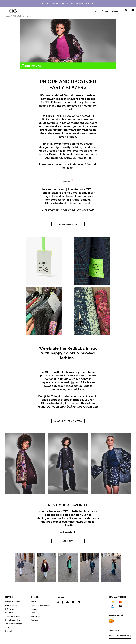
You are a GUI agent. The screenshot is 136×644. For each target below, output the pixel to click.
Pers (33, 612)
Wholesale (35, 616)
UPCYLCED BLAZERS (68, 224)
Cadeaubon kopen (13, 616)
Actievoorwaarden (12, 601)
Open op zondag (12, 620)
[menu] (3, 11)
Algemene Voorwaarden (41, 605)
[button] (96, 11)
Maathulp (9, 612)
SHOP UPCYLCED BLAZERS (68, 421)
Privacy (34, 608)
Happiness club (11, 605)
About (33, 601)
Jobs (7, 627)
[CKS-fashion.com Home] (51, 11)
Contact (8, 631)
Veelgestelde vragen (13, 623)
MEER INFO (68, 541)
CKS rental (9, 608)
